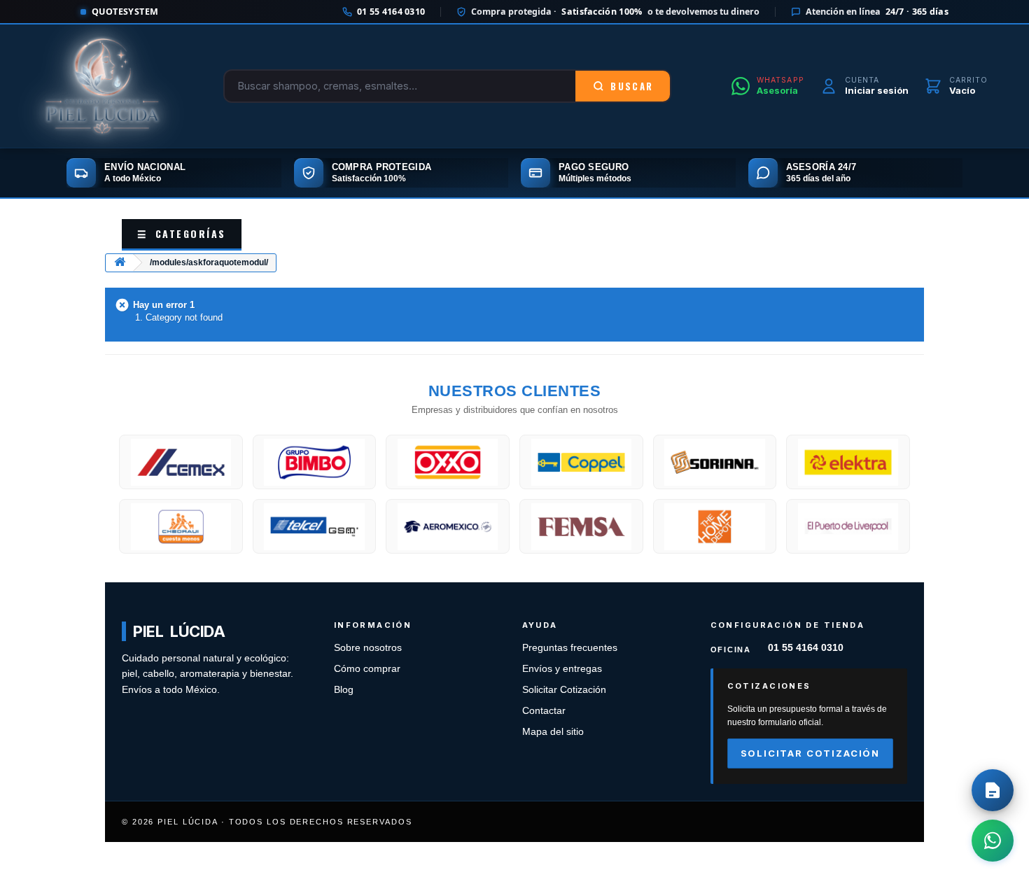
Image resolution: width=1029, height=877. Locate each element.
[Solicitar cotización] (993, 790)
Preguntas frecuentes (569, 648)
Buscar (631, 86)
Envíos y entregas (562, 669)
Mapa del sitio (553, 732)
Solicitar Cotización (564, 690)
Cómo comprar (367, 669)
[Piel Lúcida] (102, 86)
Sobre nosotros (368, 648)
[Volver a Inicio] (119, 263)
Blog (344, 690)
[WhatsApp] (993, 841)
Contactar (544, 711)
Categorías (181, 233)
